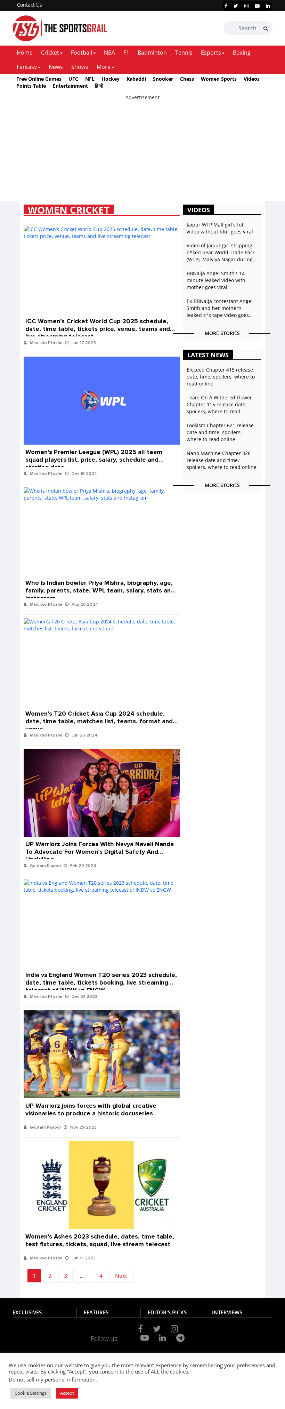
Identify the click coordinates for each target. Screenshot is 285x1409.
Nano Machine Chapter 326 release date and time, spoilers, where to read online (221, 460)
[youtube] (257, 5)
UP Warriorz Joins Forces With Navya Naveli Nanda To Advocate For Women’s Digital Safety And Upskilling (99, 848)
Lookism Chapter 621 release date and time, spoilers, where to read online (220, 432)
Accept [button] (67, 1393)
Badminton (152, 52)
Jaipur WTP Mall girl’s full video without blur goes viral (220, 228)
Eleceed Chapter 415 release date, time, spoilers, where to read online (221, 376)
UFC (73, 78)
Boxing (242, 52)
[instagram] (246, 5)
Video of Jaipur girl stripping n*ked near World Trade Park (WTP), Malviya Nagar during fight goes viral (221, 252)
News (56, 67)
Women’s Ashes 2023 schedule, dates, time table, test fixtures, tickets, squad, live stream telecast (99, 1240)
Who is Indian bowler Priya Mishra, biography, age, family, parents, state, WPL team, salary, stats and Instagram (99, 587)
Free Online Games (39, 78)
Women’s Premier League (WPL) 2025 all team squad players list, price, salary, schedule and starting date (93, 456)
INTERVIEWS (227, 1312)
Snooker (163, 78)
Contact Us (29, 4)
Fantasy (27, 67)
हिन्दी (99, 85)
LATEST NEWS (208, 355)
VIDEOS (198, 210)
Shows (79, 67)
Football (81, 52)
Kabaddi (136, 78)
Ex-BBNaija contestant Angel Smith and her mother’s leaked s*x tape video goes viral (220, 308)
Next (121, 1276)
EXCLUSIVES (27, 1312)
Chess (187, 78)
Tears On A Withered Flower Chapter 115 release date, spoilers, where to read (219, 404)
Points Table (31, 85)
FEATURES (96, 1312)
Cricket (50, 52)
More (104, 67)
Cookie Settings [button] (31, 1393)
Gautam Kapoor (45, 865)
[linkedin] (267, 5)
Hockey (110, 78)
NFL (90, 78)
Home (25, 52)
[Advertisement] (142, 149)
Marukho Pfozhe (46, 342)
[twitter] (236, 5)
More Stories (222, 333)
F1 (126, 52)
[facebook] (226, 5)
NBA (109, 52)
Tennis (184, 52)
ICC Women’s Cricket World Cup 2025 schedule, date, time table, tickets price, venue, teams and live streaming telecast (97, 325)
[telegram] (180, 1338)
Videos (252, 78)
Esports (211, 52)
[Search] (265, 28)
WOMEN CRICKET (68, 209)
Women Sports (219, 78)
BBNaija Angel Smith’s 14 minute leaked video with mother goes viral (216, 280)
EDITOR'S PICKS (167, 1312)
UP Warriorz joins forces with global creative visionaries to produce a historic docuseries (90, 1109)
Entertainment (70, 85)
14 (99, 1276)
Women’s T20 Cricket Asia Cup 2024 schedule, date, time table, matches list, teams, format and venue (99, 717)
